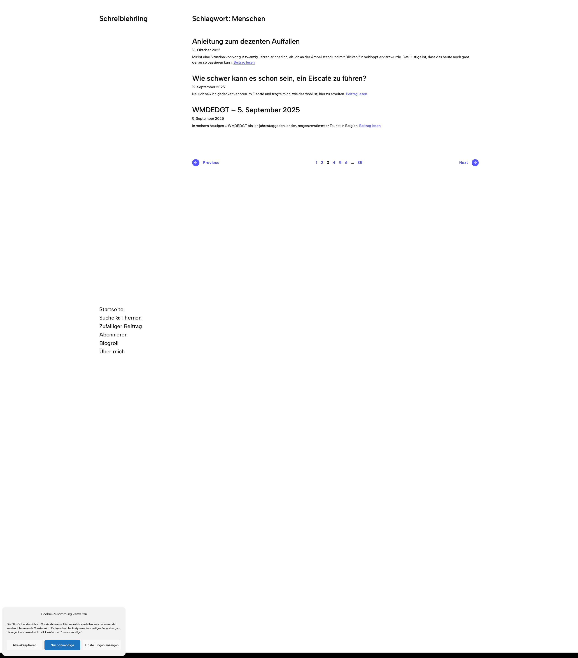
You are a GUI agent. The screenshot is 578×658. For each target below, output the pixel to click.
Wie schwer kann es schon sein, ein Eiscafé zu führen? (279, 78)
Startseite (111, 309)
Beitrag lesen (244, 62)
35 (359, 162)
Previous (206, 162)
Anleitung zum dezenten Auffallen (246, 41)
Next (468, 162)
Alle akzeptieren (24, 645)
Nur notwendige (62, 645)
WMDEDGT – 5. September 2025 (246, 110)
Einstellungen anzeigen (102, 645)
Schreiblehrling (123, 18)
